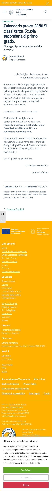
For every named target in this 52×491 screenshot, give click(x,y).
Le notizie (6, 355)
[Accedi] (47, 2)
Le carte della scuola (11, 294)
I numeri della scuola (11, 291)
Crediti (47, 393)
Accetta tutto (26, 469)
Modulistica (7, 313)
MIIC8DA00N (26, 424)
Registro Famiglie (9, 303)
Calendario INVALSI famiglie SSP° (21, 111)
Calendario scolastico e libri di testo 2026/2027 (23, 346)
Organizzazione (9, 298)
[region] (26, 464)
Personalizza (26, 477)
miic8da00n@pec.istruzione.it (14, 416)
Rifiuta (26, 484)
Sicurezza (6, 317)
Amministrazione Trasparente (16, 379)
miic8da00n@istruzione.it (17, 410)
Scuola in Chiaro (9, 258)
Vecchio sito (7, 364)
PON (4, 368)
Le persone (7, 288)
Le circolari (6, 359)
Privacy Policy (29, 384)
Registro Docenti (9, 306)
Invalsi (5, 264)
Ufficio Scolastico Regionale (14, 251)
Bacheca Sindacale (10, 384)
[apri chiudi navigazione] (4, 12)
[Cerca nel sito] (45, 12)
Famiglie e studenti (10, 333)
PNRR (4, 371)
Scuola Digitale (8, 310)
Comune (5, 268)
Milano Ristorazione (11, 271)
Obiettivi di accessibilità (13, 393)
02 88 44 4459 (17, 407)
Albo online (39, 379)
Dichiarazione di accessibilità (15, 388)
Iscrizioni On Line (9, 261)
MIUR (4, 248)
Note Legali (34, 393)
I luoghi (5, 284)
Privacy (5, 320)
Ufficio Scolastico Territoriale (14, 254)
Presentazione (8, 281)
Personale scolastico (11, 329)
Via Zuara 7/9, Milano (17, 404)
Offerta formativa (10, 342)
